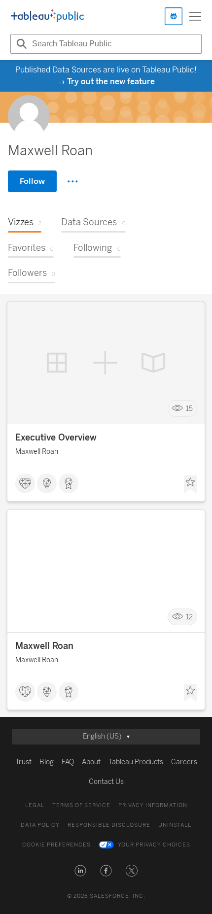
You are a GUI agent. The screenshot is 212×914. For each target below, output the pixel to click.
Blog (46, 762)
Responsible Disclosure (109, 825)
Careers (184, 762)
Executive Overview (56, 437)
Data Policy (40, 825)
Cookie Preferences (56, 845)
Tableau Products (135, 762)
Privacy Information (152, 805)
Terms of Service (81, 805)
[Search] (20, 44)
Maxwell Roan (36, 451)
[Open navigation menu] (195, 16)
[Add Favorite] (190, 484)
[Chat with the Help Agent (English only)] (173, 16)
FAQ (68, 762)
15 (189, 409)
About (91, 762)
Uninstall (174, 825)
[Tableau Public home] (47, 16)
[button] (80, 871)
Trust (23, 762)
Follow (32, 181)
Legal (34, 805)
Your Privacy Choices (154, 845)
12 (189, 617)
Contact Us (106, 782)
